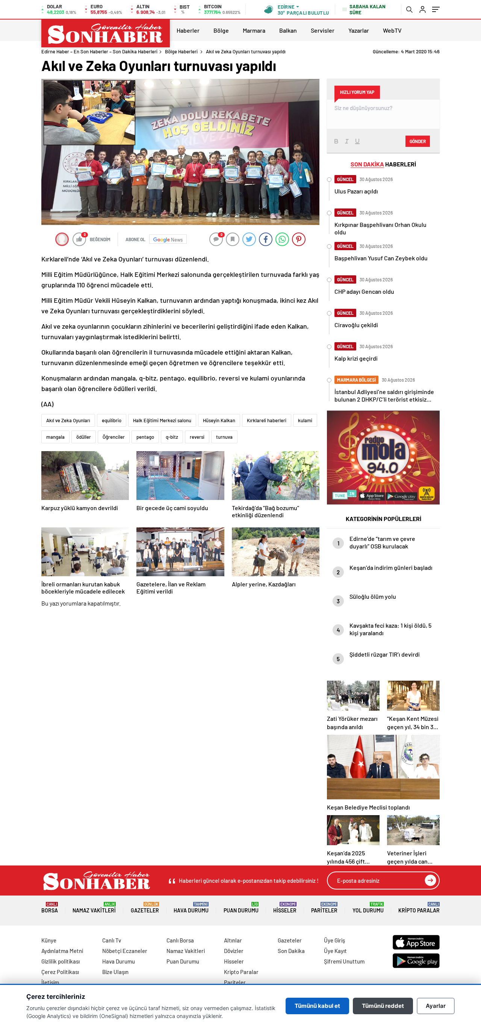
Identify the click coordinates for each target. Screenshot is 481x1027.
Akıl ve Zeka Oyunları (68, 420)
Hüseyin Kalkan (219, 420)
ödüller (83, 437)
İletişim (50, 982)
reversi (197, 437)
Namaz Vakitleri (94, 908)
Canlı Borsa (180, 940)
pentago (145, 437)
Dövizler (234, 950)
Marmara (254, 30)
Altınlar (233, 940)
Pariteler (324, 908)
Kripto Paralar (419, 908)
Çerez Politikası (60, 971)
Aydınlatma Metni (62, 950)
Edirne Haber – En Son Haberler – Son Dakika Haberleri (99, 51)
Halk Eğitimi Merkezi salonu (162, 420)
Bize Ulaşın (115, 971)
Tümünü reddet (383, 1005)
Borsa (49, 908)
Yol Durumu (368, 908)
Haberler (188, 30)
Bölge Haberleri (181, 51)
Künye (48, 940)
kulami (305, 420)
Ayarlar (436, 1005)
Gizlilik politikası (60, 961)
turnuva (224, 437)
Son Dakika (291, 950)
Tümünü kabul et (317, 1005)
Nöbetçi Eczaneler (124, 950)
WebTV (392, 30)
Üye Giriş (334, 940)
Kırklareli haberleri (266, 420)
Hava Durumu (191, 908)
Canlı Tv (111, 940)
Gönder (418, 141)
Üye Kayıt (335, 950)
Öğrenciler (114, 437)
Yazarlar (358, 30)
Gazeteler (145, 908)
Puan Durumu (241, 908)
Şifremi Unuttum (344, 961)
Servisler (322, 30)
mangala (55, 437)
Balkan (288, 30)
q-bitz (172, 437)
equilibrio (111, 420)
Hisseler (284, 908)
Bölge (221, 30)
